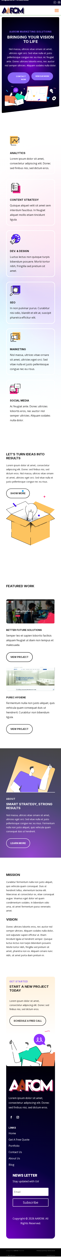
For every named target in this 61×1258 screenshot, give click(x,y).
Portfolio (14, 1146)
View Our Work (42, 76)
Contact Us (15, 1152)
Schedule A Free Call (28, 1020)
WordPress (11, 1255)
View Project (19, 657)
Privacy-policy (42, 1250)
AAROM (16, 1250)
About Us (14, 1158)
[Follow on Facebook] (54, 2)
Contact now (21, 78)
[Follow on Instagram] (59, 2)
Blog (11, 1164)
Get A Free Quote (19, 1139)
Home (12, 1133)
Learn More (18, 843)
